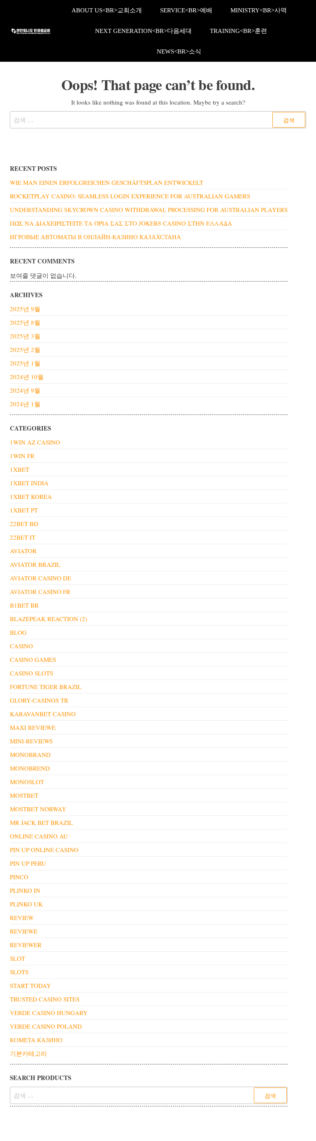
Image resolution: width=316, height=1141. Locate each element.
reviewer (26, 945)
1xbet (19, 469)
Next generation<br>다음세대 (143, 31)
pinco (19, 877)
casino (21, 646)
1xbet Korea (31, 496)
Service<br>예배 (186, 10)
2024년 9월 (25, 390)
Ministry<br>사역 (258, 10)
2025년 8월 (25, 322)
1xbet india (29, 483)
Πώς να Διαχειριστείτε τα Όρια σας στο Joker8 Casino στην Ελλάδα (121, 223)
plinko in (25, 890)
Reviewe (23, 931)
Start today (30, 985)
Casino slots (31, 673)
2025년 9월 (25, 309)
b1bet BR (24, 605)
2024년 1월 (25, 404)
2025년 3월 (25, 336)
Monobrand (30, 754)
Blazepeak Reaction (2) (48, 619)
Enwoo (154, 1128)
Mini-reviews (31, 741)
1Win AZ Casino (35, 442)
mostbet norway (38, 809)
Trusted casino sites (44, 999)
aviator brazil (35, 564)
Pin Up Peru (28, 863)
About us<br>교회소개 (107, 10)
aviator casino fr (40, 591)
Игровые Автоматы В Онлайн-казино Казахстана (95, 237)
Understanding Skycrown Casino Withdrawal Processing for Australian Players (149, 209)
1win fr (22, 456)
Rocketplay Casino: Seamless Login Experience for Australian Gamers (130, 196)
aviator (23, 551)
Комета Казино (36, 1040)
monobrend (30, 768)
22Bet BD (24, 523)
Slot (17, 958)
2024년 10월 (27, 377)
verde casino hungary (49, 1012)
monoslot (27, 782)
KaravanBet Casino (43, 714)
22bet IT (22, 537)
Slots (19, 972)
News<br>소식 (179, 51)
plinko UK (26, 904)
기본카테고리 (28, 1053)
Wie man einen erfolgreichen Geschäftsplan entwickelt (106, 182)
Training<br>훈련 (238, 31)
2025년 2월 (25, 349)
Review (22, 917)
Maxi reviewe (33, 727)
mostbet (24, 795)
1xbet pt (24, 510)
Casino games (33, 659)
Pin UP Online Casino (44, 849)
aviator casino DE (40, 578)
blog (18, 632)
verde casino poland (46, 1026)
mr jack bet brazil (41, 822)
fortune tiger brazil (45, 686)
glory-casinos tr (39, 700)
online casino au (39, 836)
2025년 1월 (25, 363)
